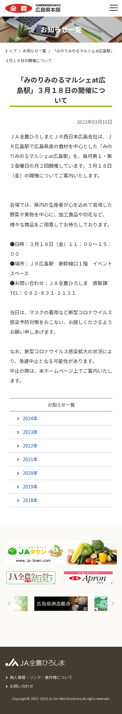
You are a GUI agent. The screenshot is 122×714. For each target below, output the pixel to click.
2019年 (30, 486)
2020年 (30, 473)
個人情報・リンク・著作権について (41, 677)
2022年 (30, 445)
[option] (61, 603)
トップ (11, 50)
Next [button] (112, 603)
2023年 (30, 432)
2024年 (30, 418)
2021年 (30, 459)
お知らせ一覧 (34, 50)
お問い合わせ (21, 686)
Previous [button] (9, 603)
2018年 (30, 500)
